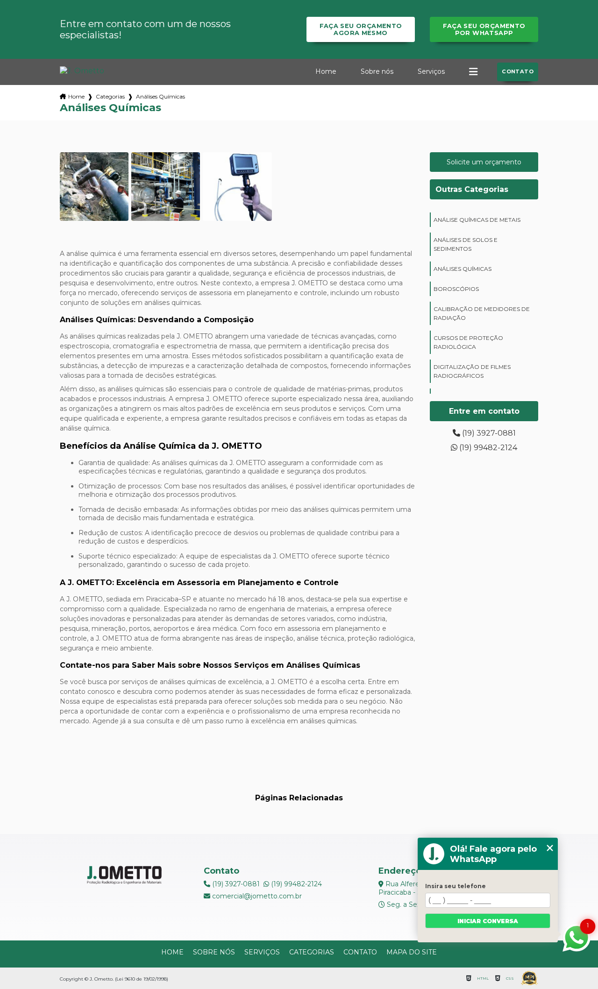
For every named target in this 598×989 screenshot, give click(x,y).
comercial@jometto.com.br (256, 896)
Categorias (110, 96)
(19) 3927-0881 (488, 433)
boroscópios (456, 288)
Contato (518, 71)
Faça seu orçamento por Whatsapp (484, 29)
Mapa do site (411, 952)
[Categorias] (473, 72)
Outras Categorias (471, 189)
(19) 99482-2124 (487, 447)
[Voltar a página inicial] (82, 70)
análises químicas (462, 268)
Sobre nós (377, 71)
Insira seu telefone (455, 886)
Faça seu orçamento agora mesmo (361, 29)
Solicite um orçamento (484, 162)
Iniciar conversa (487, 921)
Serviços (431, 71)
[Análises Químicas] (94, 186)
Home (325, 71)
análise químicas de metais (477, 219)
